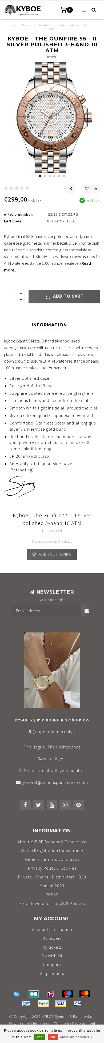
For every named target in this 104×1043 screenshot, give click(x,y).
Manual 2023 (52, 885)
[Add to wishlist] (87, 189)
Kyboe (52, 57)
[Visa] (60, 1004)
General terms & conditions (52, 859)
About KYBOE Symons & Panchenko (52, 841)
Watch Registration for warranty (52, 850)
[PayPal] (43, 1004)
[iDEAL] (50, 994)
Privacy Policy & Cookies (52, 868)
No (52, 1037)
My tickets (52, 947)
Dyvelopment (83, 1023)
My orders (52, 938)
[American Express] (16, 994)
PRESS (52, 894)
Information (49, 324)
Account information (52, 929)
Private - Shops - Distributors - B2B (52, 877)
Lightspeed (41, 1023)
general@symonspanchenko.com (55, 782)
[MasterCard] (84, 994)
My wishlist (52, 955)
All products (52, 973)
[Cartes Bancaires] (33, 994)
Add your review (54, 554)
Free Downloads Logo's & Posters (52, 903)
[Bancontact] (26, 1004)
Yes (39, 1037)
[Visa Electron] (77, 1004)
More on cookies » (76, 1037)
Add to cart (68, 296)
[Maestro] (67, 994)
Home (13, 25)
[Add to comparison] (96, 189)
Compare (52, 964)
